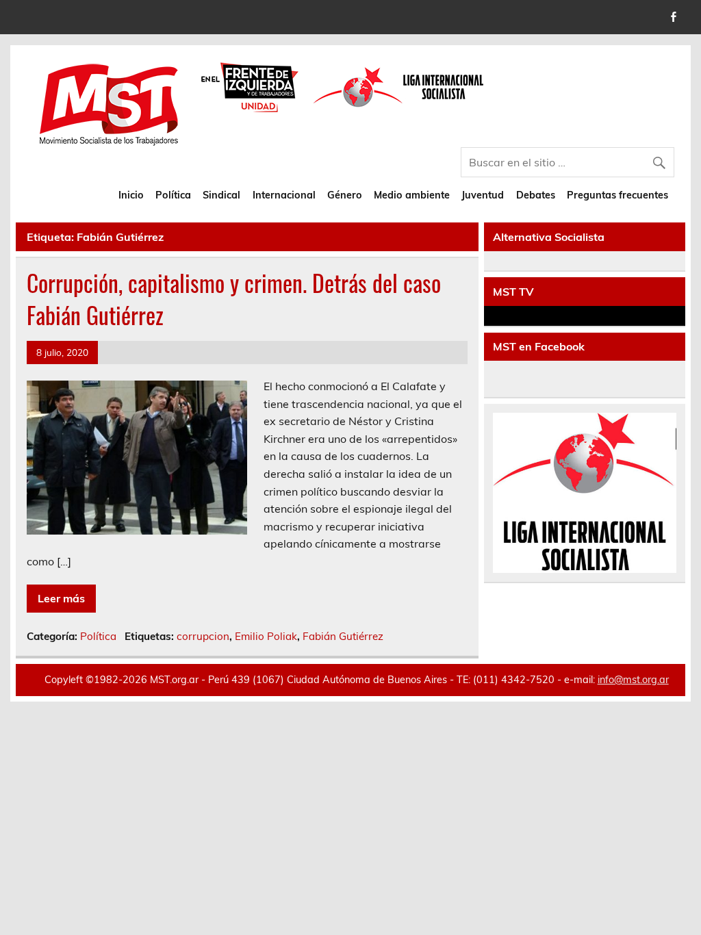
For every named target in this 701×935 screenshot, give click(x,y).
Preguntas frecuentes (617, 195)
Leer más (61, 598)
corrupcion (203, 636)
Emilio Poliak (266, 636)
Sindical (221, 195)
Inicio (131, 195)
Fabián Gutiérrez (343, 636)
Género (344, 195)
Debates (535, 195)
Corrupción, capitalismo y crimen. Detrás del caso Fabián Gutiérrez (234, 299)
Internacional (284, 195)
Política (173, 195)
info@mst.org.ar (633, 680)
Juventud (482, 195)
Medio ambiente (412, 195)
